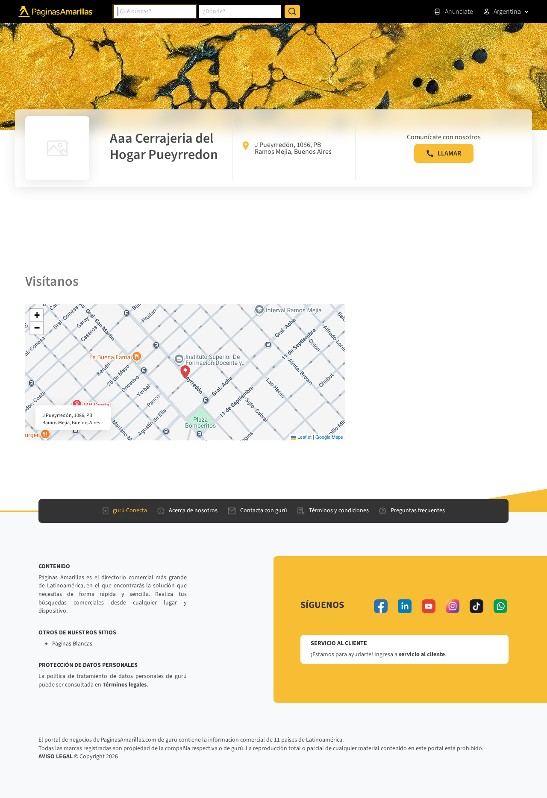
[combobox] (155, 11)
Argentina (507, 11)
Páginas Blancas (72, 644)
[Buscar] (292, 11)
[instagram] (452, 606)
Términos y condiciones (339, 510)
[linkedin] (405, 606)
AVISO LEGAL (55, 756)
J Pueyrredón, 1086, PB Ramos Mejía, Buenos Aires (293, 148)
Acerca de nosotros (193, 510)
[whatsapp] (500, 606)
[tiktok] (476, 606)
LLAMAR (449, 153)
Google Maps (329, 436)
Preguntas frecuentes (418, 510)
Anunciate (459, 11)
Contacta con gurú (263, 510)
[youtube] (428, 606)
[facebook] (381, 606)
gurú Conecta (130, 510)
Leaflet (304, 436)
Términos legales (125, 685)
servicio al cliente (422, 654)
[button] (185, 372)
